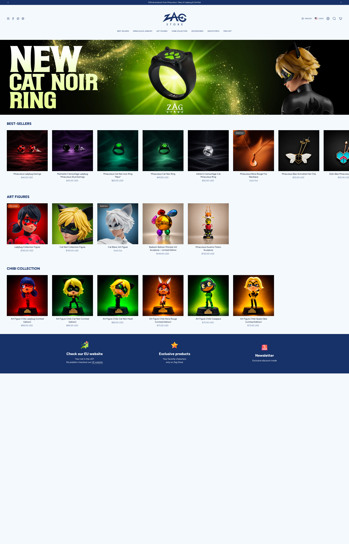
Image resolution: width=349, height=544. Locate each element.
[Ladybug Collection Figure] (27, 223)
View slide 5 (177, 111)
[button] (142, 31)
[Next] (341, 2)
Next (345, 150)
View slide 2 (169, 111)
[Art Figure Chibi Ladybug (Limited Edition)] (27, 295)
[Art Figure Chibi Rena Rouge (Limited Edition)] (163, 295)
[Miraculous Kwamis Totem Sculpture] (208, 223)
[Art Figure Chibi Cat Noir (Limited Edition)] (72, 295)
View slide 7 (182, 111)
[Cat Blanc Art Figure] (117, 223)
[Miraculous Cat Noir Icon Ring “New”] (117, 150)
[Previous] (8, 2)
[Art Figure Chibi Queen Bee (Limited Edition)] (253, 295)
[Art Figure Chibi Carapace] (208, 295)
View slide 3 (171, 111)
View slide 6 (180, 111)
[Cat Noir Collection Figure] (72, 223)
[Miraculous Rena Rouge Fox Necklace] (253, 150)
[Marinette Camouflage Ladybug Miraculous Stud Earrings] (72, 150)
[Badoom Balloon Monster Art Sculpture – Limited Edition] (163, 223)
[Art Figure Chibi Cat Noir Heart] (117, 295)
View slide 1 (166, 111)
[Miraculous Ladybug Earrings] (27, 150)
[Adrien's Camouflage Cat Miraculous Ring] (208, 150)
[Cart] (340, 18)
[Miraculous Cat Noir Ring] (163, 150)
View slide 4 (174, 111)
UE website (97, 362)
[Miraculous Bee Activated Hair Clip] (298, 150)
